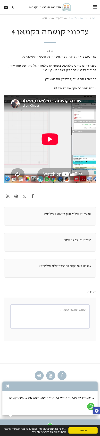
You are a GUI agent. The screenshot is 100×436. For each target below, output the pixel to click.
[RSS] (8, 196)
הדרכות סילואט (79, 18)
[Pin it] (16, 196)
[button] (95, 7)
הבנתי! (83, 430)
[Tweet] (24, 196)
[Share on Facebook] (33, 196)
